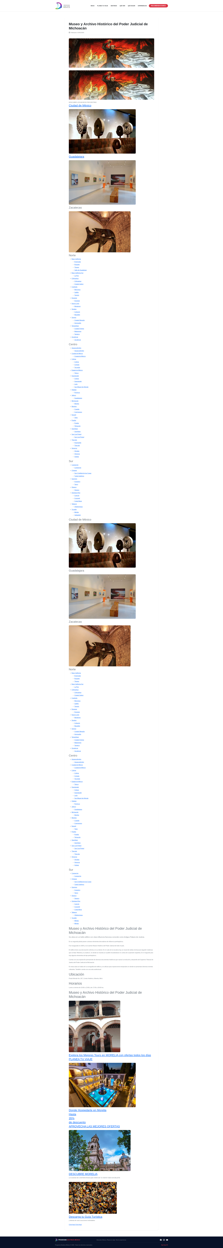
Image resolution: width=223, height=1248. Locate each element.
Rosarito (77, 264)
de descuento (77, 1122)
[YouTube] (167, 1240)
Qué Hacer (131, 5)
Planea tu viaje (102, 5)
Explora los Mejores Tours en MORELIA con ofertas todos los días (110, 1055)
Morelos (74, 406)
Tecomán (77, 367)
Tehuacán (77, 426)
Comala (76, 364)
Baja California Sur (77, 273)
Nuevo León (75, 303)
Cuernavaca (78, 412)
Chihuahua (75, 278)
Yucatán (74, 509)
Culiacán (77, 312)
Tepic (76, 417)
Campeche (75, 465)
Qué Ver (122, 5)
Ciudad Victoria (79, 328)
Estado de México (77, 370)
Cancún (76, 495)
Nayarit (74, 415)
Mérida (76, 512)
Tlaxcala (74, 440)
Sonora (74, 317)
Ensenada (77, 262)
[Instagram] (164, 1240)
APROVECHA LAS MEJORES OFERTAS (94, 1126)
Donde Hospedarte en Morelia (87, 1110)
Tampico (77, 334)
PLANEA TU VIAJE (80, 1059)
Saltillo (76, 292)
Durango (74, 298)
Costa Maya (78, 501)
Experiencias (142, 5)
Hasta (72, 1114)
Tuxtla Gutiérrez (79, 476)
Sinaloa (74, 309)
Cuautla (76, 409)
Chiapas (74, 470)
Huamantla (77, 442)
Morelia (76, 403)
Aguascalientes (76, 348)
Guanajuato (75, 376)
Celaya (76, 378)
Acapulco (77, 481)
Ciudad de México (80, 105)
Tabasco (74, 504)
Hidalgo (74, 390)
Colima (74, 359)
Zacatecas (75, 337)
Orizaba (76, 451)
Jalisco (74, 395)
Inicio (92, 5)
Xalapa (76, 456)
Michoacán (75, 401)
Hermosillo (77, 323)
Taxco (76, 484)
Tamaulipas (75, 326)
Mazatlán (77, 314)
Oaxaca (74, 487)
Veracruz (74, 448)
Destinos (114, 5)
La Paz (76, 275)
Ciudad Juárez (78, 284)
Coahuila (74, 287)
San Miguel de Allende (81, 387)
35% (71, 1118)
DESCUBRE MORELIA (83, 1174)
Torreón (76, 295)
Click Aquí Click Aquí (75, 1224)
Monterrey (77, 306)
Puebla (74, 420)
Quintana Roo (76, 493)
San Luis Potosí (76, 434)
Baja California (76, 259)
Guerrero (74, 479)
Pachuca (77, 392)
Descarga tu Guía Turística (85, 1216)
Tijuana (76, 267)
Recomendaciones (158, 5)
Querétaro (75, 429)
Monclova (77, 289)
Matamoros (77, 331)
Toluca (76, 373)
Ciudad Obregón (79, 320)
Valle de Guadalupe (80, 270)
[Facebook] (161, 1240)
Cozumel (77, 498)
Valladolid (77, 515)
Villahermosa (78, 506)
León (76, 384)
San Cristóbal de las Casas (82, 473)
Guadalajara (76, 156)
